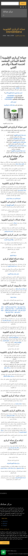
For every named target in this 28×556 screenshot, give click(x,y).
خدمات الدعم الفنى (8, 231)
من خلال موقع (7, 367)
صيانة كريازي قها (9, 312)
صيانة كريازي (4, 468)
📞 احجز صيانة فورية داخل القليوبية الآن (13, 93)
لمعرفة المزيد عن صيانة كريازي (13, 198)
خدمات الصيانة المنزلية (20, 477)
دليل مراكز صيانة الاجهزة (13, 274)
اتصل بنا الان (13, 102)
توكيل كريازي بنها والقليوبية (19, 138)
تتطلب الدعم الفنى (10, 415)
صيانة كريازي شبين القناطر (11, 310)
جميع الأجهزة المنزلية (14, 337)
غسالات (15, 223)
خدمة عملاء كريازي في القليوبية (18, 151)
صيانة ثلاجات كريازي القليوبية (19, 142)
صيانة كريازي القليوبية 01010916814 (14, 30)
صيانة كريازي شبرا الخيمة (11, 306)
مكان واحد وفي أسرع (14, 447)
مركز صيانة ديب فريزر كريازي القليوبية (17, 145)
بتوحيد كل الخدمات (6, 320)
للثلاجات (17, 88)
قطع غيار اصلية (17, 342)
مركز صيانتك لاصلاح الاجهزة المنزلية (8, 550)
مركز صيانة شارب (11, 468)
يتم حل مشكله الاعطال (8, 376)
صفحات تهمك (13, 297)
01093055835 (10, 97)
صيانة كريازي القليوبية (20, 35)
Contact (5, 525)
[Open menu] (3, 15)
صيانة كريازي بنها (21, 306)
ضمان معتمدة (18, 403)
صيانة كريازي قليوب (9, 308)
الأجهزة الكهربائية (10, 205)
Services (5, 523)
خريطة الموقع (13, 255)
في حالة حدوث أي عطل (21, 289)
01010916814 (11, 95)
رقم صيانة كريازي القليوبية (20, 135)
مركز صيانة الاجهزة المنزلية (13, 463)
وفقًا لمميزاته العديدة (9, 239)
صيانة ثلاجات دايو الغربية (9, 105)
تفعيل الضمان (6, 340)
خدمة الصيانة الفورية (12, 266)
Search (23, 3)
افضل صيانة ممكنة (20, 164)
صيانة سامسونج (20, 468)
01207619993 (8, 99)
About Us (5, 521)
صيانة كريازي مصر (22, 190)
